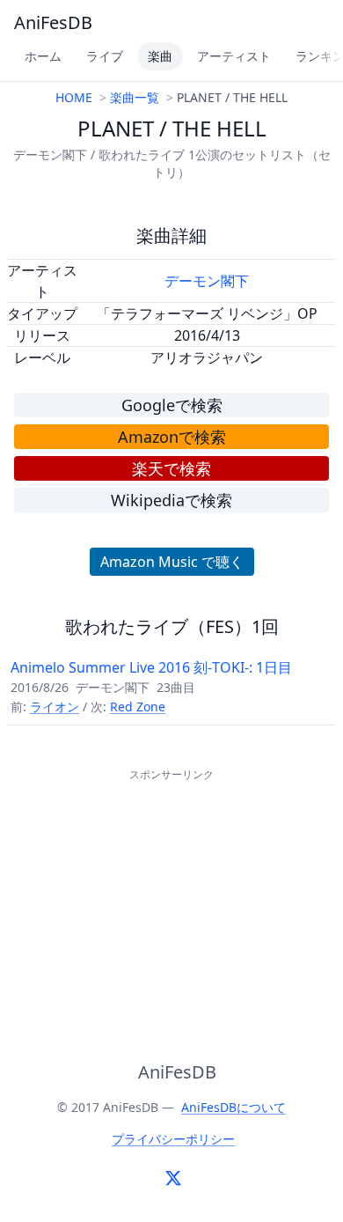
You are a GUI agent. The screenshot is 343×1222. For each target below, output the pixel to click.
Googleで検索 (172, 405)
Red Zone (137, 706)
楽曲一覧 (134, 97)
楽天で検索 (171, 468)
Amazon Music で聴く (172, 561)
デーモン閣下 (206, 281)
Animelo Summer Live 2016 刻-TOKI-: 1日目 (151, 667)
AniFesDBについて (233, 1107)
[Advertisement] (171, 895)
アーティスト (234, 56)
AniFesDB (53, 22)
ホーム (43, 56)
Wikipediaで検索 (171, 500)
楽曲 (160, 56)
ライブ (104, 56)
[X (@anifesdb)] (173, 1178)
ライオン (54, 706)
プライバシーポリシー (173, 1138)
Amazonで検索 (172, 436)
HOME (73, 97)
